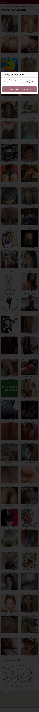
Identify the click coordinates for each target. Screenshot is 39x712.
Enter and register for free (19, 89)
